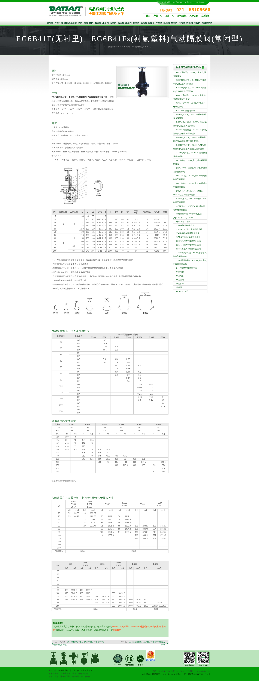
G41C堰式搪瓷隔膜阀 (185, 110)
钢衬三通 (180, 280)
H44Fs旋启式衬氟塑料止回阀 (188, 249)
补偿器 (179, 287)
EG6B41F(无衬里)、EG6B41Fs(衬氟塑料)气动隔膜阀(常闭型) (78, 97)
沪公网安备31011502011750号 (197, 674)
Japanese (202, 2)
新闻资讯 (181, 16)
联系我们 (205, 16)
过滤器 (151, 23)
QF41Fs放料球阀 (183, 221)
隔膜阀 (167, 23)
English (179, 2)
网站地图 (156, 674)
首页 (148, 16)
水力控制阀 (207, 23)
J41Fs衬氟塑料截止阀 (185, 225)
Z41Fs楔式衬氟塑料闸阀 (186, 268)
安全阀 (113, 23)
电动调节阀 (74, 670)
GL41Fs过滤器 (182, 291)
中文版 (167, 2)
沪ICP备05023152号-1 (172, 674)
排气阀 (182, 23)
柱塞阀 (136, 23)
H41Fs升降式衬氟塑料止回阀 (188, 245)
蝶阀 (91, 23)
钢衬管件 (180, 272)
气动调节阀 (63, 670)
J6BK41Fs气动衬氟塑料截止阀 (189, 229)
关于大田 (193, 16)
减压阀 (121, 23)
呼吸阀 (189, 23)
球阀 (86, 23)
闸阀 (80, 23)
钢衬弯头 (180, 276)
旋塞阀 (128, 23)
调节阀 (50, 23)
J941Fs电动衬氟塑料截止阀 (187, 233)
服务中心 (169, 16)
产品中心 (157, 16)
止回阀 (105, 23)
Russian (190, 2)
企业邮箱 (146, 674)
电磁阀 (197, 23)
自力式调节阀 (86, 670)
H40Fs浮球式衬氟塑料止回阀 (188, 241)
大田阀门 (127, 46)
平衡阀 (159, 23)
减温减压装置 (70, 23)
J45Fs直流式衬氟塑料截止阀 (188, 237)
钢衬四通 (180, 283)
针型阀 (174, 23)
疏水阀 (144, 23)
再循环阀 (58, 23)
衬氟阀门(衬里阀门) (142, 46)
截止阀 (98, 23)
